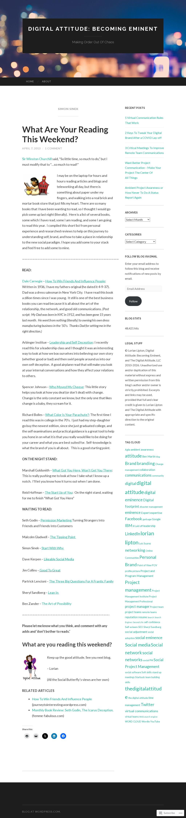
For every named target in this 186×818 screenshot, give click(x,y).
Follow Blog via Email (141, 256)
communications (138, 475)
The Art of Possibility (56, 604)
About (46, 81)
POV (154, 565)
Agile (127, 449)
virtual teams (132, 716)
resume (142, 617)
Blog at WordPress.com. (41, 811)
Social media (137, 644)
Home (30, 81)
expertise (156, 512)
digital (130, 483)
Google (156, 519)
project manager (137, 606)
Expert (145, 512)
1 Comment (53, 148)
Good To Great (50, 570)
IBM (128, 525)
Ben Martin (149, 456)
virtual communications (141, 711)
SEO (140, 627)
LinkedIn (132, 533)
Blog (158, 457)
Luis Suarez (145, 543)
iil (133, 526)
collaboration (147, 469)
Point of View (144, 565)
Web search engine (148, 717)
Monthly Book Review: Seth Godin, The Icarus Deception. (73, 710)
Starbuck (140, 677)
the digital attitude (138, 697)
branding (146, 463)
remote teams (149, 612)
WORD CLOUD (133, 721)
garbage (147, 519)
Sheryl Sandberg (152, 627)
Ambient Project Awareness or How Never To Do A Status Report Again (144, 192)
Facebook (133, 518)
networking (135, 550)
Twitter (147, 704)
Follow (133, 301)
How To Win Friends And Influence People (62, 699)
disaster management (151, 506)
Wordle (146, 721)
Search (150, 617)
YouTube (155, 721)
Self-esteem (131, 627)
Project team (157, 606)
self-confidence (152, 622)
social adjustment (136, 631)
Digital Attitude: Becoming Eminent (93, 29)
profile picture (132, 571)
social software (133, 672)
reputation (131, 617)
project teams (133, 612)
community (158, 475)
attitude (133, 455)
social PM (148, 660)
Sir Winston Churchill (37, 159)
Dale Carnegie (32, 281)
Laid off (139, 526)
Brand (130, 463)
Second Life (138, 622)
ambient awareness (142, 449)
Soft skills (146, 672)
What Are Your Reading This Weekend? (65, 134)
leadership (149, 525)
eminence (133, 512)
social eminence (148, 637)
